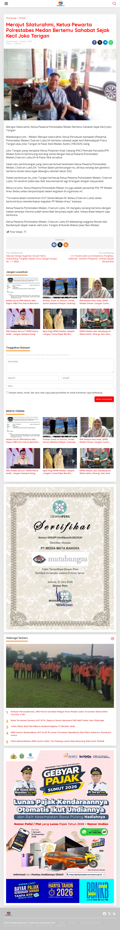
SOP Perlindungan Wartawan (18, 925)
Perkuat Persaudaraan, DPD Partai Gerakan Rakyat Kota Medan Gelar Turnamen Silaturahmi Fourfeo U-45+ (59, 713)
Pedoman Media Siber (91, 922)
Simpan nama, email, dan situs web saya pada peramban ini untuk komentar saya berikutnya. (56, 392)
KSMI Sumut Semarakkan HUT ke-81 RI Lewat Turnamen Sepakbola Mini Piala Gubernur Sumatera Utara (61, 733)
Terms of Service (44, 925)
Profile (62, 922)
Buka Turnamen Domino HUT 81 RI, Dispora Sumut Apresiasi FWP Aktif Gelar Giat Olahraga (57, 720)
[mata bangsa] (60, 3)
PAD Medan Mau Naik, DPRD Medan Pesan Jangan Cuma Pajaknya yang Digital (94, 302)
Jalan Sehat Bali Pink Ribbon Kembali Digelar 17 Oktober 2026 (43, 726)
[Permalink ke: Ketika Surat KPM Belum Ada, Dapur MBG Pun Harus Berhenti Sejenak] (23, 287)
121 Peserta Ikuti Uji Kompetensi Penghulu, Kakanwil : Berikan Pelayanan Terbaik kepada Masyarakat (91, 257)
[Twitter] (60, 244)
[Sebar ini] (94, 42)
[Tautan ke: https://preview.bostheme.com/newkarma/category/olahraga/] (112, 638)
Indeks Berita (62, 925)
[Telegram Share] (105, 42)
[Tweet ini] (100, 42)
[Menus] (6, 3)
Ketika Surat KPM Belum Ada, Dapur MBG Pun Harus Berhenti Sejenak (22, 302)
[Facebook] (54, 244)
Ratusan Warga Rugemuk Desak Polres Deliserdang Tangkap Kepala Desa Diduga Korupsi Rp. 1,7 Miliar (31, 257)
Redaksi (72, 922)
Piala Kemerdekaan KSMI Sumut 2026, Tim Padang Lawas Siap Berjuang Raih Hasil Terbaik (57, 741)
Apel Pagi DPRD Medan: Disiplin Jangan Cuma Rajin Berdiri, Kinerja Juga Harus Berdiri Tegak (60, 332)
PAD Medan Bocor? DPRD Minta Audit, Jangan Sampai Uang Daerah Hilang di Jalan (22, 332)
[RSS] (65, 244)
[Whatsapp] (110, 42)
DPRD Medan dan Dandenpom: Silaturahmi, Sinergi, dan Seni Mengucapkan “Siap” (95, 332)
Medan (9, 43)
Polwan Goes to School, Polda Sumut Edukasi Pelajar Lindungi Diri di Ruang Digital (59, 302)
